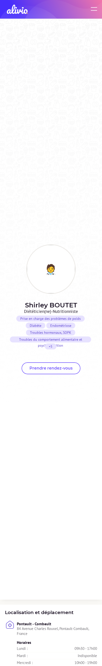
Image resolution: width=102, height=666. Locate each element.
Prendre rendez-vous (51, 368)
